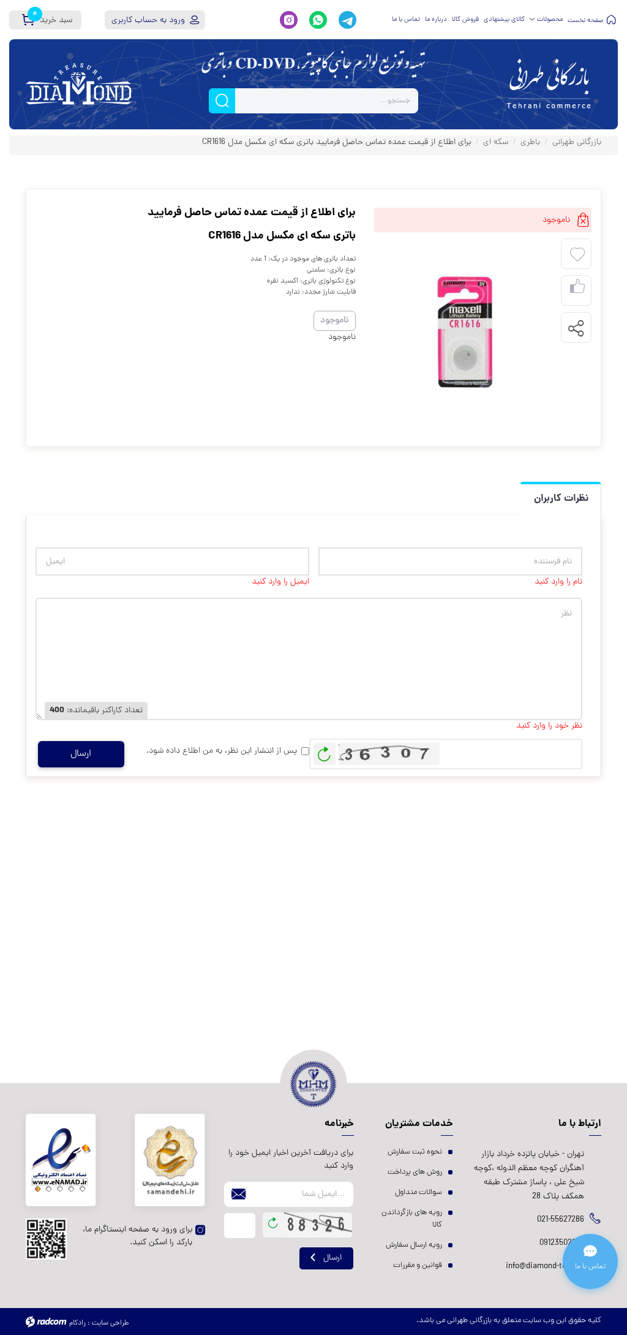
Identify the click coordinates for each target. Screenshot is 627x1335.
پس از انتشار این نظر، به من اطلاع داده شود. (221, 751)
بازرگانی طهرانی (576, 142)
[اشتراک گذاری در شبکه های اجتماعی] (575, 328)
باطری (530, 142)
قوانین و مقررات (417, 1265)
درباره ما (436, 20)
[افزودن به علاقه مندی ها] (577, 255)
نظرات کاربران (561, 498)
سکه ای (495, 142)
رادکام (77, 1323)
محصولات (550, 20)
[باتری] (464, 334)
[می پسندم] (577, 291)
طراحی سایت (110, 1323)
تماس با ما (406, 20)
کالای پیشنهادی (504, 20)
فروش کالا (465, 20)
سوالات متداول (418, 1192)
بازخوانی (325, 751)
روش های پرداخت (415, 1172)
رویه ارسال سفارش (414, 1245)
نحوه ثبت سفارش (415, 1152)
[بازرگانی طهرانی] (548, 84)
